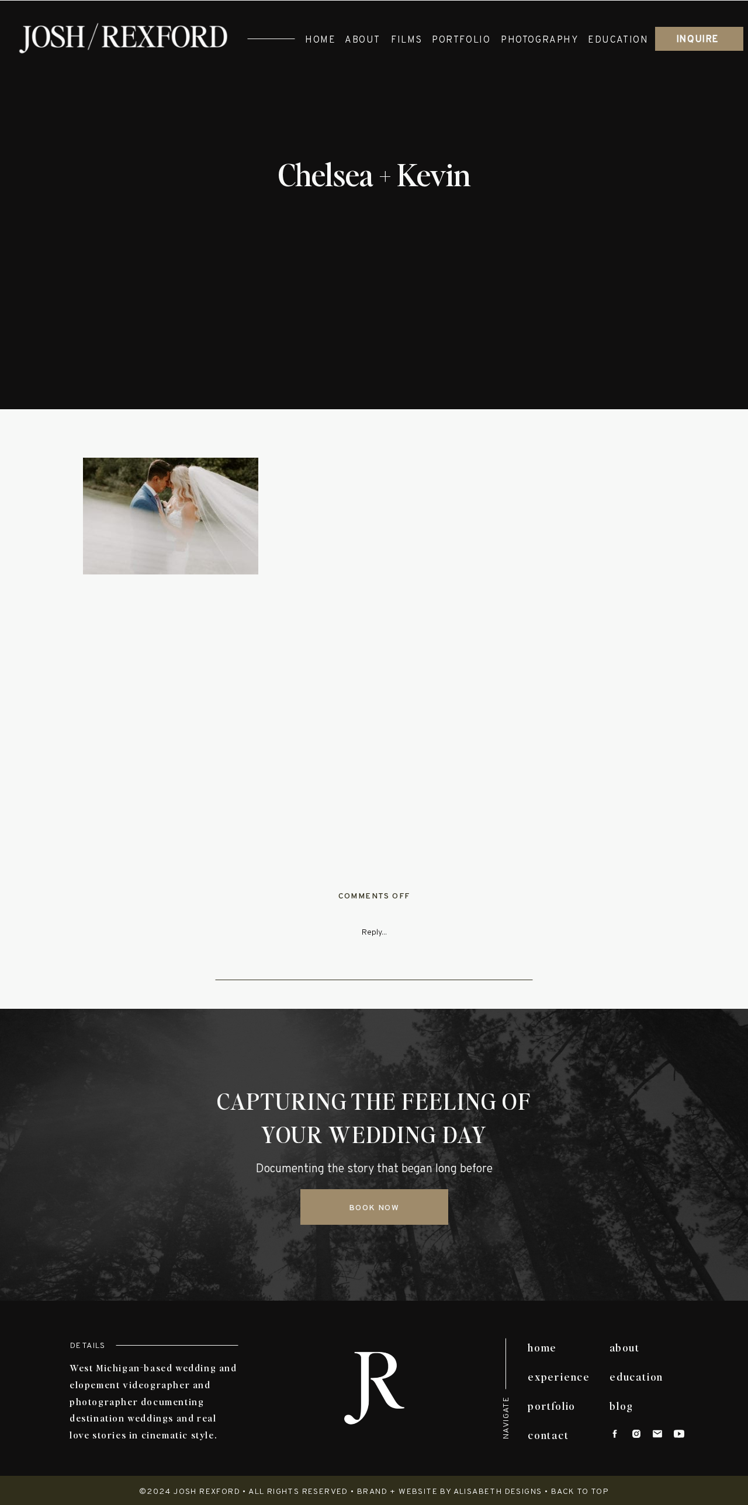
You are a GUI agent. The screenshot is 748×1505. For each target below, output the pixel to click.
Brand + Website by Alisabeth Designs (449, 1492)
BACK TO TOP (580, 1492)
